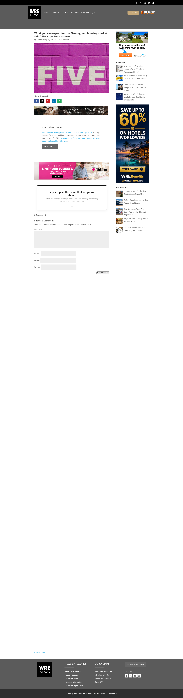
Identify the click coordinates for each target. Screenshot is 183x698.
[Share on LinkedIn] (54, 101)
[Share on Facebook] (36, 101)
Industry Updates (71, 675)
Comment (39, 229)
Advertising (86, 13)
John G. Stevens (45, 399)
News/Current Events (73, 671)
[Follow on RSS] (153, 3)
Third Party (41, 39)
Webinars (75, 13)
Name (37, 253)
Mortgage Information (73, 682)
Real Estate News (71, 678)
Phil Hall (42, 336)
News (46, 13)
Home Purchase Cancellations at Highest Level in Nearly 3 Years (70, 583)
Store (66, 13)
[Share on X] (42, 101)
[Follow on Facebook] (136, 3)
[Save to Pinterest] (48, 101)
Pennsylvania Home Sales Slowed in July (59, 643)
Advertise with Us (102, 675)
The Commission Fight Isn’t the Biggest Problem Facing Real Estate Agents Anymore (71, 396)
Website (37, 267)
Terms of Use (112, 694)
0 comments (64, 39)
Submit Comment (103, 273)
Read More (50, 146)
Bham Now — (55, 127)
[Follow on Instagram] (145, 3)
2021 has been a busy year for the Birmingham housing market (67, 132)
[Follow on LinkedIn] (149, 3)
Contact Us (99, 682)
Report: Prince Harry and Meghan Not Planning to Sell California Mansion (67, 520)
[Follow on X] (140, 3)
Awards (56, 13)
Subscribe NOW (135, 664)
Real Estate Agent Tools (73, 685)
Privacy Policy (99, 694)
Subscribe (133, 13)
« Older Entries (40, 652)
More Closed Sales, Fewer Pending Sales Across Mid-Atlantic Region (71, 334)
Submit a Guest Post (103, 678)
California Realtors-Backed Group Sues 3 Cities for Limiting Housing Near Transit (70, 458)
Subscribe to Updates (103, 671)
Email (37, 260)
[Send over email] (59, 101)
